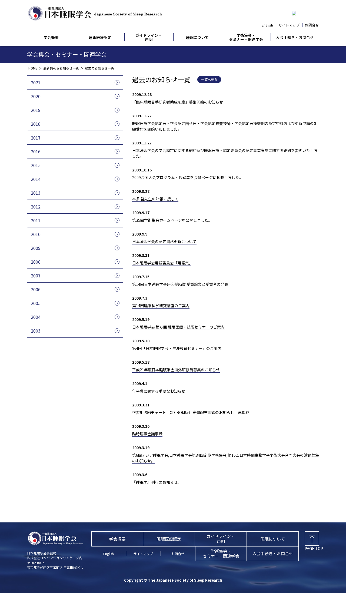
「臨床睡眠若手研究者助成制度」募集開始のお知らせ (177, 102)
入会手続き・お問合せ (295, 37)
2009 (36, 248)
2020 (36, 96)
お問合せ (312, 25)
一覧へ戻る (209, 79)
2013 (36, 193)
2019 (36, 110)
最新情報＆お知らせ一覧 (61, 68)
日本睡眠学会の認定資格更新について (164, 241)
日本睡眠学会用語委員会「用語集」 (161, 263)
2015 (36, 165)
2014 (36, 179)
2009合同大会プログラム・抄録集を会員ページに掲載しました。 (187, 177)
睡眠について (197, 37)
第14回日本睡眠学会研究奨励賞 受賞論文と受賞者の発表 (180, 284)
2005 (36, 303)
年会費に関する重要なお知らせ (158, 391)
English (267, 25)
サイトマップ (289, 25)
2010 (36, 234)
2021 (36, 82)
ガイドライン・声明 (148, 37)
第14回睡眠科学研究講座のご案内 (160, 305)
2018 (36, 124)
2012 (36, 206)
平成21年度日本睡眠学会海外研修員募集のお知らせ (176, 369)
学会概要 (51, 37)
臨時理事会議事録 (147, 433)
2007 (36, 275)
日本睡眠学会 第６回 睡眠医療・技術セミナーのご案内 (178, 327)
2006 (36, 289)
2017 (36, 137)
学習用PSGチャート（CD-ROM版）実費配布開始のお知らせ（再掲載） (192, 412)
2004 (36, 317)
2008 (36, 262)
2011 (36, 220)
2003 (36, 330)
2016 (36, 151)
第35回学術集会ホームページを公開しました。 (171, 220)
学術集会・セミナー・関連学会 (246, 37)
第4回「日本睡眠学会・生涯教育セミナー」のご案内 (176, 348)
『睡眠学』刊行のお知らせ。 (156, 482)
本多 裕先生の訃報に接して (155, 198)
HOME (32, 68)
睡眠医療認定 (100, 37)
